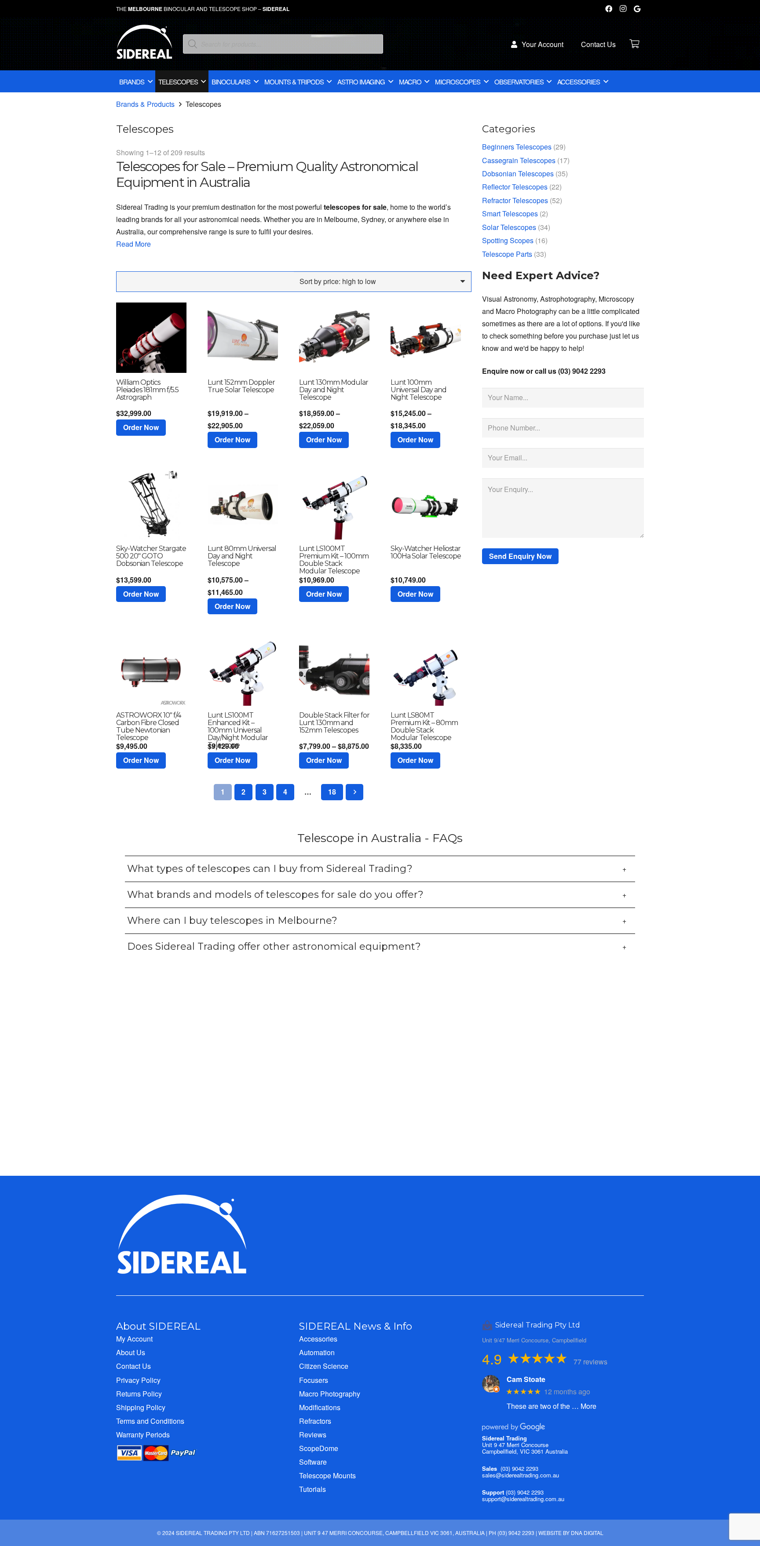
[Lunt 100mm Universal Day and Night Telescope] (426, 338)
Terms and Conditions (150, 1421)
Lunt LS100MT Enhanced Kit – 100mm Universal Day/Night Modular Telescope (238, 730)
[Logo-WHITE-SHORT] (144, 46)
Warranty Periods (143, 1434)
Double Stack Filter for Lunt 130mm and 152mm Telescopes (334, 722)
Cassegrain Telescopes (518, 160)
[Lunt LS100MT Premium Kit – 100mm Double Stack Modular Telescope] (334, 504)
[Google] (637, 9)
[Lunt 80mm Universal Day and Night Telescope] (243, 504)
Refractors (315, 1421)
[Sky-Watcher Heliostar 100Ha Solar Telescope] (426, 504)
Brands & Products (145, 104)
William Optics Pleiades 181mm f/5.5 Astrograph (147, 389)
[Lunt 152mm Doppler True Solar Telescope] (243, 338)
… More (584, 1406)
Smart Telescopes (510, 213)
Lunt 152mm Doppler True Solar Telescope (241, 386)
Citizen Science (323, 1366)
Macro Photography (329, 1394)
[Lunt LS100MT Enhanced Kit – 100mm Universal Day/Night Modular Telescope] (243, 670)
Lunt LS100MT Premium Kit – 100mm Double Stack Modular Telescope (334, 559)
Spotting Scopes (507, 240)
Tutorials (312, 1489)
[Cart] (634, 44)
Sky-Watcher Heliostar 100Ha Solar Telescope (426, 552)
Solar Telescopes (509, 227)
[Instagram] (623, 9)
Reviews (312, 1434)
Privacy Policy (138, 1380)
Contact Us (133, 1366)
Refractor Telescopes (515, 200)
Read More (133, 244)
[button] (141, 427)
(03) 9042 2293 (519, 1468)
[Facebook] (609, 9)
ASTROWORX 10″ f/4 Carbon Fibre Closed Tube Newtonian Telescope (148, 726)
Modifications (319, 1407)
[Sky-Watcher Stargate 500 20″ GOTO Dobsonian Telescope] (151, 504)
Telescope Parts (507, 254)
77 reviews (590, 1361)
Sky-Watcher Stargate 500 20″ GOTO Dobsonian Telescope (151, 556)
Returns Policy (139, 1394)
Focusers (313, 1380)
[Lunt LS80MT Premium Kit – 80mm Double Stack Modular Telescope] (426, 670)
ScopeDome (318, 1448)
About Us (130, 1352)
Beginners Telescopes (517, 147)
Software (313, 1462)
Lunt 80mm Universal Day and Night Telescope (242, 556)
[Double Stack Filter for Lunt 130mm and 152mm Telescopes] (334, 670)
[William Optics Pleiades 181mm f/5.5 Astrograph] (151, 338)
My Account (134, 1339)
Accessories (318, 1339)
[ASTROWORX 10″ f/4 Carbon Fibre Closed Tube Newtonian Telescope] (151, 670)
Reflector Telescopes (515, 187)
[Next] (354, 792)
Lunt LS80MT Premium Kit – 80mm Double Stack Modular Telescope (424, 726)
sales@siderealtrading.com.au (520, 1475)
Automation (317, 1352)
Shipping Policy (140, 1407)
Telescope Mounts (327, 1475)
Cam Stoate (526, 1379)
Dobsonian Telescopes (518, 173)
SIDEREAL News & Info (355, 1326)
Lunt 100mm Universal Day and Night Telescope (418, 389)
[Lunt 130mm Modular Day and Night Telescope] (334, 338)
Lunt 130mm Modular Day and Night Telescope (333, 389)
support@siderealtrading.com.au (523, 1499)
